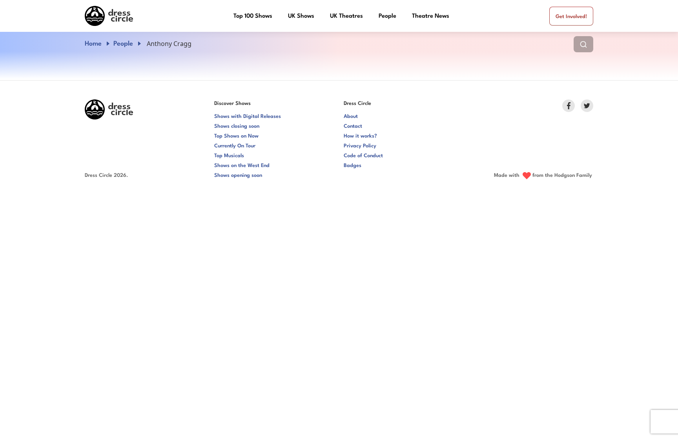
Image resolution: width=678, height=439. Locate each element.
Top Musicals (229, 155)
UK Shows (301, 16)
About (351, 116)
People (387, 16)
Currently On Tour (234, 146)
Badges (352, 165)
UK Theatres (346, 16)
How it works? (360, 136)
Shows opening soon (238, 175)
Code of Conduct (363, 155)
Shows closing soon (236, 126)
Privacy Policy (360, 146)
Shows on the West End (242, 165)
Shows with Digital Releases (247, 116)
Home (93, 43)
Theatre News (430, 16)
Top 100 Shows (252, 16)
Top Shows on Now (236, 136)
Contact (353, 126)
